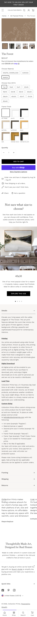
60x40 (5, 101)
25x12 (21, 92)
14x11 (18, 87)
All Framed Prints (16, 16)
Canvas (25, 73)
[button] (33, 10)
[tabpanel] (18, 389)
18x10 (5, 92)
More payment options (18, 171)
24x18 (13, 92)
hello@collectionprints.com (14, 417)
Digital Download (10, 73)
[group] (18, 248)
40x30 (13, 96)
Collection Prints (14, 604)
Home (4, 16)
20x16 (26, 87)
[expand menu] (2, 10)
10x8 (11, 87)
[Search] (24, 10)
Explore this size (18, 294)
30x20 (29, 92)
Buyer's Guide (17, 569)
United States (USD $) (12, 596)
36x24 (5, 96)
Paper (5, 77)
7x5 (4, 87)
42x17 (22, 96)
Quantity (5, 148)
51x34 (30, 96)
